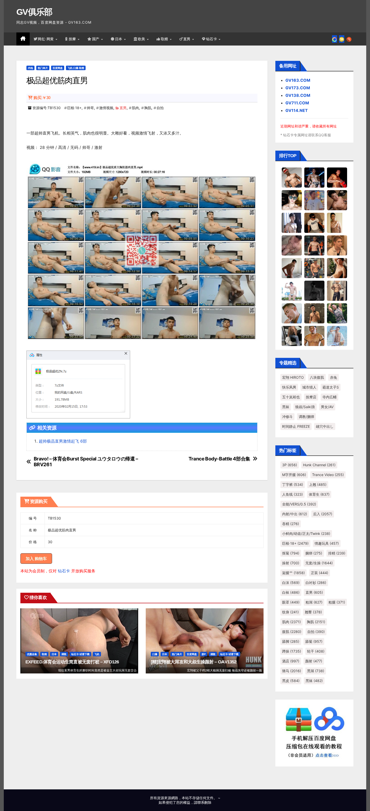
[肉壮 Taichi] (337, 313)
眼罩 (291, 602)
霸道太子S (330, 387)
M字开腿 (294, 475)
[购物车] (341, 39)
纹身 (290, 612)
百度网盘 (58, 67)
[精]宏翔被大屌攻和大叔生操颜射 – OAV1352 (194, 662)
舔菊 (313, 641)
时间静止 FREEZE (296, 426)
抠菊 (290, 553)
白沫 (291, 582)
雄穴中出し (325, 426)
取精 (165, 39)
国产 (96, 39)
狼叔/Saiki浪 (305, 407)
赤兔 (333, 377)
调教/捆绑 (306, 416)
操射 (290, 563)
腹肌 (291, 631)
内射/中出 (294, 514)
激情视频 (106, 108)
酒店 (290, 661)
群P (204, 654)
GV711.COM (297, 102)
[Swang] (337, 177)
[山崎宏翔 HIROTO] (291, 177)
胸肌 (147, 108)
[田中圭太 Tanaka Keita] (337, 267)
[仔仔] (314, 290)
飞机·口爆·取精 (75, 67)
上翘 (317, 484)
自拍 (160, 108)
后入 (322, 514)
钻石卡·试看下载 (80, 654)
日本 (119, 39)
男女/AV (327, 407)
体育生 (319, 494)
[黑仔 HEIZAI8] (314, 267)
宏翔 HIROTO (293, 377)
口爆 (154, 654)
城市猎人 (309, 387)
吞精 (290, 524)
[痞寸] (314, 245)
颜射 (313, 661)
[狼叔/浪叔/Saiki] (291, 199)
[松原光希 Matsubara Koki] (337, 199)
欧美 (142, 39)
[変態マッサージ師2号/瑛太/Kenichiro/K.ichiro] (337, 222)
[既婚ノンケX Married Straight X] (291, 245)
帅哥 (90, 108)
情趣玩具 (327, 543)
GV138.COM (297, 95)
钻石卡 (64, 570)
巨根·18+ (74, 108)
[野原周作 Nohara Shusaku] (314, 335)
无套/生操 (319, 563)
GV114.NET (296, 110)
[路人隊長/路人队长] (337, 290)
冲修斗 (287, 416)
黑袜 (285, 407)
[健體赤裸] (291, 290)
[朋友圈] (334, 39)
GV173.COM (297, 87)
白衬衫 (316, 582)
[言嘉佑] (291, 222)
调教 (63, 654)
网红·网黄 (46, 39)
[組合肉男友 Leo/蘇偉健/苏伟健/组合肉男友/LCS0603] (314, 199)
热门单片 (43, 67)
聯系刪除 (204, 802)
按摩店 (311, 397)
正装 (319, 573)
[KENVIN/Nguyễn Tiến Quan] (314, 177)
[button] (349, 38)
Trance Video (328, 475)
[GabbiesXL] (291, 313)
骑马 (291, 671)
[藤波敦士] (337, 335)
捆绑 (313, 553)
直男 (187, 39)
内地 (30, 67)
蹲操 (291, 651)
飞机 (96, 654)
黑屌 (315, 671)
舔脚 (290, 641)
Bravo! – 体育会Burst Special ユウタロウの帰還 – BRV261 (86, 461)
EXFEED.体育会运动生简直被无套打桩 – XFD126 (72, 662)
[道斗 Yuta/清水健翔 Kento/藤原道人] (337, 245)
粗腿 (336, 602)
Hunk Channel (319, 465)
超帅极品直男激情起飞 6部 (63, 441)
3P (289, 465)
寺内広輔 (329, 397)
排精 (336, 553)
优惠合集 (32, 654)
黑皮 (291, 680)
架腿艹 (293, 573)
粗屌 (314, 602)
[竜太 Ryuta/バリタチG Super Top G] (314, 222)
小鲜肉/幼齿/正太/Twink (306, 533)
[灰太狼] (291, 335)
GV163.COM (297, 80)
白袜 (291, 592)
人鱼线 (292, 494)
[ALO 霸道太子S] (291, 267)
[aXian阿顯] (314, 313)
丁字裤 (292, 484)
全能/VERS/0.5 (299, 504)
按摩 (73, 39)
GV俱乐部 (34, 12)
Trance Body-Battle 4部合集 (219, 459)
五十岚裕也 (291, 397)
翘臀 (313, 612)
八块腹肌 (317, 377)
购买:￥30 (41, 97)
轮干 (315, 651)
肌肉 (135, 108)
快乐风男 (289, 387)
